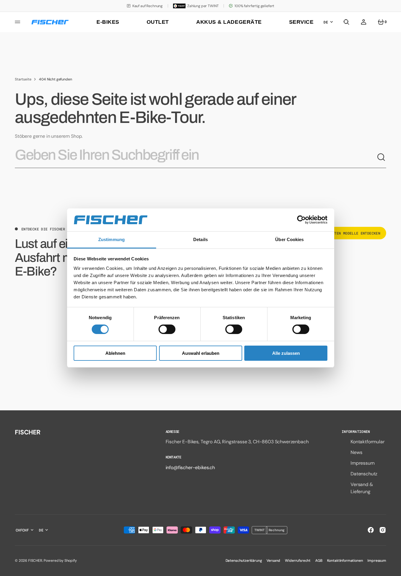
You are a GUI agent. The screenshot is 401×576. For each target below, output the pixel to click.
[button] (346, 22)
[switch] (167, 329)
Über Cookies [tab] (289, 239)
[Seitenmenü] (18, 22)
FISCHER (35, 560)
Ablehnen (115, 353)
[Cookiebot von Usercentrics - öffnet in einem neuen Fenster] (301, 219)
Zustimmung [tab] (111, 239)
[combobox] (196, 157)
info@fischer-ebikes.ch (190, 467)
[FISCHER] (50, 22)
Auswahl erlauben (200, 353)
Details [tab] (200, 239)
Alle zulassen (286, 353)
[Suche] (381, 157)
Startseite (23, 79)
